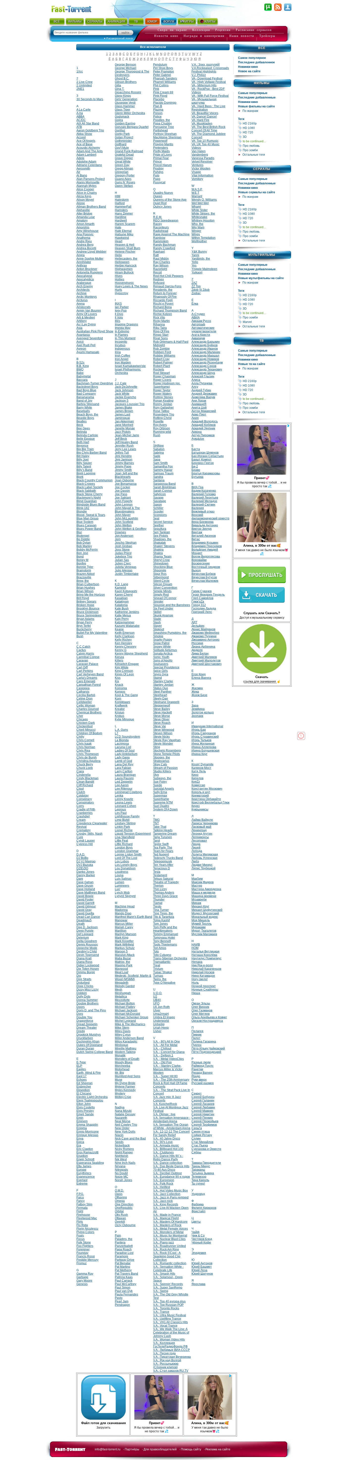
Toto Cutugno (162, 955)
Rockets (158, 369)
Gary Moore (84, 1280)
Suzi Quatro (161, 806)
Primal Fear (161, 158)
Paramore (121, 1256)
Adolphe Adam (86, 161)
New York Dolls (125, 1131)
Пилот (196, 1038)
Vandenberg (200, 154)
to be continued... (266, 141)
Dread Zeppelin (86, 1024)
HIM (117, 196)
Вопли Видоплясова (206, 556)
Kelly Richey (123, 639)
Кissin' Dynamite (203, 764)
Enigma (81, 1128)
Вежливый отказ (203, 511)
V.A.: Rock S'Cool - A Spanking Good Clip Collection (167, 1256)
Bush (79, 636)
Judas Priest (123, 553)
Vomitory (197, 179)
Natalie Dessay (125, 1114)
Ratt (156, 255)
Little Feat (121, 840)
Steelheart (160, 695)
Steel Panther (162, 691)
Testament (160, 875)
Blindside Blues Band (90, 504)
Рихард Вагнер (202, 1072)
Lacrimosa (122, 743)
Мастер (197, 885)
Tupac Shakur (162, 972)
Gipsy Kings (123, 95)
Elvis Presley (85, 1111)
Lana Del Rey (124, 764)
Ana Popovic (85, 234)
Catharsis (82, 691)
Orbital (119, 1211)
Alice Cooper (85, 189)
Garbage (82, 1277)
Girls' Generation (126, 99)
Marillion (120, 930)
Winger (196, 231)
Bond (80, 556)
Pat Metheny (123, 1270)
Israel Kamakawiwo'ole (130, 366)
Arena (80, 303)
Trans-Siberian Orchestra (170, 958)
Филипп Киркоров (204, 1208)
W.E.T (195, 193)
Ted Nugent (161, 854)
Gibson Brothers (126, 82)
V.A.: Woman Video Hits (169, 1339)
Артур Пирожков (203, 435)
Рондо (196, 1076)
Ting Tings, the (163, 913)
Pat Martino (122, 1266)
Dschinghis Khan (87, 1041)
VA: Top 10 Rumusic (205, 141)
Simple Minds (162, 591)
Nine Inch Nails (125, 1163)
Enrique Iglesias (87, 1135)
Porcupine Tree (163, 127)
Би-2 (195, 466)
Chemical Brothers (88, 712)
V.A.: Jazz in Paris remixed (171, 1197)
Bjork (79, 477)
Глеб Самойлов (202, 598)
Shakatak (159, 542)
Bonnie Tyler (84, 567)
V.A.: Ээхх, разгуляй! (206, 64)
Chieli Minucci (86, 729)
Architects (83, 290)
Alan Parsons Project (90, 179)
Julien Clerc (123, 563)
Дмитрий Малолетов (206, 660)
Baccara (82, 380)
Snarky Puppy (162, 639)
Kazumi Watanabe (127, 626)
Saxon (157, 504)
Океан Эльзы (201, 1003)
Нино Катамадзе (203, 975)
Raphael (159, 251)
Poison (158, 113)
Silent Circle (161, 581)
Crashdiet (83, 816)
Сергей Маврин (202, 1111)
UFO (156, 1003)
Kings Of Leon (124, 674)
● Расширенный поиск (118, 38)
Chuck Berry (84, 764)
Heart (118, 241)
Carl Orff (82, 667)
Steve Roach (161, 723)
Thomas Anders (163, 892)
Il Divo (119, 314)
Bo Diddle (83, 539)
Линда (196, 844)
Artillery (81, 321)
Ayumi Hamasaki (87, 352)
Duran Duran (85, 1048)
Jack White (122, 393)
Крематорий (200, 795)
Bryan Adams (85, 619)
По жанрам (250, 111)
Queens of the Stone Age (170, 199)
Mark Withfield (124, 944)
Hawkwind (122, 238)
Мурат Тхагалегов (204, 930)
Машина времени (204, 896)
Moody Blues (123, 1062)
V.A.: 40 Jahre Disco (166, 1138)
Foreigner (83, 1249)
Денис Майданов (203, 629)
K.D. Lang (121, 584)
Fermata (82, 1208)
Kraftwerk (121, 705)
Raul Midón (161, 258)
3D (266, 137)
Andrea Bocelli (86, 248)
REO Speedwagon (165, 220)
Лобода (197, 851)
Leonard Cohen (125, 806)
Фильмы (262, 83)
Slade (157, 619)
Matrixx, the (122, 962)
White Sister (200, 210)
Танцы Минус (201, 1166)
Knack (119, 684)
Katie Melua (123, 615)
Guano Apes (123, 179)
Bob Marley (84, 546)
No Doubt (121, 1173)
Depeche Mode (86, 948)
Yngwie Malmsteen (204, 269)
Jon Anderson (124, 535)
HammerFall (123, 206)
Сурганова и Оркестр (206, 1149)
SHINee (158, 445)
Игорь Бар (199, 729)
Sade (156, 456)
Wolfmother (199, 241)
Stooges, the (161, 757)
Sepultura (159, 529)
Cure (79, 837)
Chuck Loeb (84, 768)
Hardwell (121, 220)
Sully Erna (160, 792)
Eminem (82, 1121)
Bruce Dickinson (87, 612)
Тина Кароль (200, 1180)
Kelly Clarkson (124, 636)
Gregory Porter (125, 175)
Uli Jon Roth (161, 1007)
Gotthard (120, 144)
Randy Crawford (164, 248)
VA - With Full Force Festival (210, 95)
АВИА (196, 317)
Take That (159, 826)
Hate (118, 227)
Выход (196, 570)
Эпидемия (199, 1253)
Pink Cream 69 (163, 92)
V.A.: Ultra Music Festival (169, 1315)
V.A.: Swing (160, 1291)
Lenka (119, 795)
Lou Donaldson (125, 868)
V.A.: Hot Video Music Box (170, 1190)
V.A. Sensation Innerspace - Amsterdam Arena (171, 1119)
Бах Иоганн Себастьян (208, 456)
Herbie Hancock (126, 265)
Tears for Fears (163, 851)
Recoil (157, 272)
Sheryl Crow (161, 560)
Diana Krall (84, 958)
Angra (80, 255)
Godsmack (122, 116)
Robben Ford (162, 352)
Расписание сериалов (254, 30)
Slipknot (158, 629)
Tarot (156, 840)
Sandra (158, 477)
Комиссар (198, 785)
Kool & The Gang (126, 695)
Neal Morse (122, 1121)
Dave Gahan (85, 882)
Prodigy (158, 168)
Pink (156, 89)
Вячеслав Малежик (205, 581)
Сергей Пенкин (202, 1117)
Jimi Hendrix (123, 456)
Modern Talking (125, 1052)
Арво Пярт (199, 414)
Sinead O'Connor (164, 598)
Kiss (118, 678)
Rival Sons (160, 338)
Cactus (81, 650)
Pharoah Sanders (165, 78)
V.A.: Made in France (167, 1215)
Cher (79, 716)
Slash (157, 622)
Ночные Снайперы (205, 989)
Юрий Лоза (199, 1270)
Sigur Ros (160, 574)
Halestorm (122, 199)
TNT (156, 823)
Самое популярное (252, 58)
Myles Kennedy (125, 1090)
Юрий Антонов (202, 1263)
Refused (159, 283)
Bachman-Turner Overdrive (94, 383)
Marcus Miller (124, 923)
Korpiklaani (122, 702)
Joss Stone (122, 549)
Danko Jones (85, 872)
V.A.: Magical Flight (166, 1218)
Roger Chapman (164, 376)
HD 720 (266, 132)
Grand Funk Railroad (129, 151)
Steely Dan (160, 698)
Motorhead (122, 1069)
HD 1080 (266, 128)
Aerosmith (83, 168)
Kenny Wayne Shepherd (131, 653)
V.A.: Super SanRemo (167, 1287)
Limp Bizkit (122, 820)
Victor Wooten (201, 168)
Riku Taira (160, 328)
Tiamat (157, 903)
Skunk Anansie (163, 615)
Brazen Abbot (85, 574)
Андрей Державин (204, 393)
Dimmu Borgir (85, 972)
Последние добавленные (257, 97)
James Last (122, 414)
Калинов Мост (201, 768)
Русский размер (203, 1083)
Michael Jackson (126, 1010)
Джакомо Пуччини (204, 636)
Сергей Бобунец (203, 1097)
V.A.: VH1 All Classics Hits (170, 1322)
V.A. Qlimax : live (164, 1114)
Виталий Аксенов (204, 535)
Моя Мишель (201, 920)
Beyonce (82, 445)
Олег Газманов (202, 1010)
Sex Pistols (160, 535)
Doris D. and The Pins (91, 1010)
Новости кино (166, 36)
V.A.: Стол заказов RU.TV (170, 1370)
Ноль (195, 982)
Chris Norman (85, 747)
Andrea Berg (85, 244)
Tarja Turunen (162, 837)
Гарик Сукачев (202, 591)
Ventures (197, 165)
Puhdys (158, 172)
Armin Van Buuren (88, 310)
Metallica (121, 996)
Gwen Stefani (124, 186)
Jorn (118, 539)
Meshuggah (123, 993)
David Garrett (85, 903)
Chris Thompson (87, 754)
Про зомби (266, 150)
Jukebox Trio (123, 556)
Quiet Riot (160, 203)
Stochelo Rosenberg (167, 750)
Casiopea (83, 688)
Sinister (158, 601)
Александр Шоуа (203, 373)
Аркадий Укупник (203, 428)
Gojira (119, 120)
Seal (156, 518)
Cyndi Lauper (85, 840)
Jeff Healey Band (126, 442)
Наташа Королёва (204, 955)
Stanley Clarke (163, 681)
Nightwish (121, 1156)
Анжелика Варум (203, 397)
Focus (80, 1239)
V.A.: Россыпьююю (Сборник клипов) (165, 1365)
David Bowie (85, 896)
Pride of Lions (162, 154)
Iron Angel (121, 359)
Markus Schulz (125, 948)
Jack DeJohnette (126, 387)
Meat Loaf (121, 972)
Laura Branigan (125, 775)
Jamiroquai (122, 418)
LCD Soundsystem (127, 736)
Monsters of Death (127, 1059)
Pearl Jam (121, 1301)
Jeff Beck (121, 438)
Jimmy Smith (123, 470)
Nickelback (122, 1145)
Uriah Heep (161, 1027)
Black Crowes (85, 484)
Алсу (195, 387)
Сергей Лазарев (203, 1104)
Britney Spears (86, 601)
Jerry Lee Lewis (125, 449)
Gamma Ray (84, 1273)
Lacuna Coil (123, 747)
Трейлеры (267, 36)
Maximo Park (123, 965)
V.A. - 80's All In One (166, 1041)
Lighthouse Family (127, 816)
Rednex (158, 279)
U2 (155, 996)
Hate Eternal (123, 231)
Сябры (196, 1152)
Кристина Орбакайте (206, 799)
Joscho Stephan (126, 542)
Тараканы (198, 1169)
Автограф (198, 324)
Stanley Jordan (163, 684)
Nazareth (121, 1117)
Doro (79, 1014)
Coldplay (82, 795)
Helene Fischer (125, 251)
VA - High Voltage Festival (209, 82)
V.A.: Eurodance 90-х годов (171, 1176)
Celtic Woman (85, 705)
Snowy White (162, 646)
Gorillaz (120, 130)
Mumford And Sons (127, 1076)
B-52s (80, 362)
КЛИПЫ (210, 21)
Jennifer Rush (124, 445)
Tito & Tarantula (163, 917)
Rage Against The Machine (171, 234)
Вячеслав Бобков (204, 574)
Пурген (196, 1045)
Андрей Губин (201, 390)
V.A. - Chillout (162, 1048)
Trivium (158, 969)
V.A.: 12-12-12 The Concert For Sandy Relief (171, 1133)
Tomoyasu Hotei (164, 937)
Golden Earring (125, 123)
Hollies (119, 279)
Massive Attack (125, 955)
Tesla (156, 872)
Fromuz (81, 1263)
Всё (262, 48)
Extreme (82, 1183)
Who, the (197, 224)
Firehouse (83, 1215)
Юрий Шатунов (202, 1273)
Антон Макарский (204, 411)
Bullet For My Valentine (91, 632)
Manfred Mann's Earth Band (133, 917)
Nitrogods (121, 1169)
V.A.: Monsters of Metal (168, 1232)
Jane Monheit (124, 425)
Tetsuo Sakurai (163, 878)
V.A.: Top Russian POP (168, 1305)
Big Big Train (85, 449)
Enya (79, 1138)
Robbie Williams (164, 355)
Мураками (199, 927)
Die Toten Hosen (87, 969)
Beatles (81, 421)
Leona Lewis (123, 802)
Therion (158, 885)
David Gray (84, 910)
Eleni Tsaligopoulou (89, 1100)
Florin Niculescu (87, 1228)
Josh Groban (123, 546)
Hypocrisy (121, 293)
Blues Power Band (88, 529)
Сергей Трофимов (204, 1124)
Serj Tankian (161, 532)
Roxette (158, 421)
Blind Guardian (86, 501)
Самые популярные (252, 93)
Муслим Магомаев (204, 934)
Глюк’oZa (198, 601)
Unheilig (159, 1024)
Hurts (118, 290)
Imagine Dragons (126, 324)
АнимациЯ (199, 404)
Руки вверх (199, 1079)
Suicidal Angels (163, 788)
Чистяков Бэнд (202, 1239)
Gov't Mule (122, 147)
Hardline (120, 217)
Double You (84, 1017)
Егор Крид (199, 674)
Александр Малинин (206, 352)
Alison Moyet (85, 199)
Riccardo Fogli (163, 300)
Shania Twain (162, 556)
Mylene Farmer (125, 1086)
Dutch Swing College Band (94, 1052)
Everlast (81, 1180)
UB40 (157, 1000)
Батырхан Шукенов (205, 452)
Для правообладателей (160, 1449)
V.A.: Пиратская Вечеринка (172, 1357)
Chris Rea (83, 750)
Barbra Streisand (87, 404)
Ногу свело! (200, 979)
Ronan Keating (163, 400)
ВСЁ (57, 21)
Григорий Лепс (202, 612)
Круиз (196, 806)
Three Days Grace (165, 896)
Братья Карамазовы (206, 473)
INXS (118, 303)
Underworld (161, 1020)
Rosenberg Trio (163, 414)
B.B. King (82, 366)
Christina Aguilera (88, 761)
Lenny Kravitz (124, 799)
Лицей (196, 847)
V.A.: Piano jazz (163, 1242)
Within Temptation (204, 238)
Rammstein (161, 241)
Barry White (84, 407)
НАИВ (196, 944)
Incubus (120, 345)
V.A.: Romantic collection (169, 1263)
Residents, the (162, 290)
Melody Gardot (125, 986)
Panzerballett (124, 1246)
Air (78, 172)
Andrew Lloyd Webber (91, 251)
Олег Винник (200, 1007)
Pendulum (160, 64)
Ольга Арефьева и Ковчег (209, 1017)
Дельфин (198, 626)
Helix (118, 255)
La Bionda (122, 740)
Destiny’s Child (86, 951)
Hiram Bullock (124, 272)
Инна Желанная (203, 743)
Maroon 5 (121, 951)
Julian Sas (122, 560)
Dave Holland (85, 889)
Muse (118, 1079)
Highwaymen (124, 269)
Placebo (158, 99)
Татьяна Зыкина (203, 1173)
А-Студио (198, 314)
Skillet (157, 612)
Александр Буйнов (204, 345)
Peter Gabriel (162, 75)
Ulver (156, 1010)
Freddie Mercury (87, 1260)
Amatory (82, 220)
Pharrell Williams (164, 82)
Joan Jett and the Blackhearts (126, 475)
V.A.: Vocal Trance (165, 1325)
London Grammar (127, 851)
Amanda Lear (85, 217)
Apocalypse (84, 276)
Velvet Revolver (202, 161)
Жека (195, 691)
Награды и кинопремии (204, 36)
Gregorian (121, 172)
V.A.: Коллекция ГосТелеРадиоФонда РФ (170, 1344)
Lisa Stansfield (125, 837)
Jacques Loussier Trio (130, 404)
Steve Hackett (162, 712)
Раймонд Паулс (203, 1066)
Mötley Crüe (123, 1097)
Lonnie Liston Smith (128, 854)
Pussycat (159, 182)
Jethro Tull (122, 452)
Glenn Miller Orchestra (130, 113)
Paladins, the (123, 1239)
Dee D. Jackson (87, 927)
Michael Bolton (125, 1003)
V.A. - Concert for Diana (169, 1052)
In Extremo (122, 331)
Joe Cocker (122, 487)
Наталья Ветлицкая (205, 951)
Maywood (121, 969)
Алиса (196, 380)
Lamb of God (123, 761)
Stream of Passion (165, 768)
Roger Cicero (162, 380)
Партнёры (132, 1449)
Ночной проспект (204, 986)
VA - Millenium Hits (204, 85)
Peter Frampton (163, 71)
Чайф (195, 1232)
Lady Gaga (122, 757)
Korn (118, 698)
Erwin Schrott (85, 1159)
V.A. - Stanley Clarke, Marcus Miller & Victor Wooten (167, 1069)
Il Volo (119, 317)
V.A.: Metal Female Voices (170, 1228)
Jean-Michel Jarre (127, 435)
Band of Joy (84, 400)
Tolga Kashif (161, 920)
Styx (156, 775)
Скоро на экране (172, 30)
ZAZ (194, 283)
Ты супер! (198, 1183)
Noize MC (121, 1176)
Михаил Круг (200, 906)
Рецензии (223, 30)
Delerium (82, 937)
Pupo (156, 179)
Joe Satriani (123, 497)
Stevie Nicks (161, 736)
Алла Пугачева (202, 383)
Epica (80, 1142)
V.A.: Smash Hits (164, 1273)
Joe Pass (121, 494)
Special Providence (166, 667)
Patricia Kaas (124, 1277)
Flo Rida (82, 1225)
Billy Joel (82, 459)
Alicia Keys (83, 196)
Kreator (120, 709)
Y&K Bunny (199, 251)
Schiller (158, 508)
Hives (118, 276)
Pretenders (160, 147)
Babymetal (83, 376)
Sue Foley (160, 781)
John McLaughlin (126, 518)
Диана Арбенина (203, 646)
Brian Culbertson (87, 584)
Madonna (121, 910)
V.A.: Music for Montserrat (170, 1235)
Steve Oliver (161, 719)
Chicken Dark (85, 723)
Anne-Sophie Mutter (89, 258)
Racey (157, 224)
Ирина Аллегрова (204, 747)
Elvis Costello (85, 1107)
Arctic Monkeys (86, 296)
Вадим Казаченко (204, 490)
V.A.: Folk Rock (163, 1183)
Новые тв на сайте (251, 364)
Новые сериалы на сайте (256, 192)
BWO (79, 369)
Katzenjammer (124, 622)
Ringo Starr (161, 335)
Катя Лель (199, 771)
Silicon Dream (162, 584)
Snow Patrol (161, 643)
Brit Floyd (82, 598)
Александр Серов (204, 366)
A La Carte (83, 109)
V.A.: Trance (161, 1312)
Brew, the (82, 581)
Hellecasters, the (126, 258)
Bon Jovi (82, 553)
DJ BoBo (82, 858)
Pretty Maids (161, 151)
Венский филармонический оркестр (210, 516)
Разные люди (201, 1062)
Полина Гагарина (204, 1041)
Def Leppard (84, 934)
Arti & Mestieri (85, 317)
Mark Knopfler (124, 941)
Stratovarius (161, 761)
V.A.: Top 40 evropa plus (169, 1301)
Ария (195, 418)
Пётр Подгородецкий (206, 1052)
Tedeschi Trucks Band (168, 858)
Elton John (83, 1104)
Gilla (118, 85)
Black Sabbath (86, 490)
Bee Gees (83, 428)
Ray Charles (161, 262)
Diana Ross (84, 962)
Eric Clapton (84, 1149)
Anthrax (81, 265)
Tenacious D (161, 868)
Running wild (162, 432)
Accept (81, 137)
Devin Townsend (87, 955)
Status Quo (160, 688)
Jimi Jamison (123, 459)
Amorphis (82, 227)
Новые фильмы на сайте (256, 106)
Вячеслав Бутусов (204, 577)
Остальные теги (253, 154)
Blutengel (82, 535)
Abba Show (84, 134)
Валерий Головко (204, 494)
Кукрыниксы (200, 809)
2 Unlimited (84, 85)
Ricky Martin (161, 321)
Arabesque (83, 283)
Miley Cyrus (123, 1034)
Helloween (122, 262)
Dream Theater (86, 1027)
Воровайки (199, 560)
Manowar (121, 920)
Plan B (157, 106)
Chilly (80, 736)
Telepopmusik (162, 861)
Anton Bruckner (86, 269)
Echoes (81, 1079)
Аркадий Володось (205, 421)
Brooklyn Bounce (87, 608)
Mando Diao (123, 913)
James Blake (123, 407)
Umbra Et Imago (164, 1017)
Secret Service (163, 522)
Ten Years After (163, 865)
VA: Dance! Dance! (204, 116)
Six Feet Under (163, 608)
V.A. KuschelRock (165, 1104)
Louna (119, 875)
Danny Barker (85, 875)
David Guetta (85, 913)
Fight (79, 1211)
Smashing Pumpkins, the (170, 632)
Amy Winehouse (87, 231)
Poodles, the (161, 120)
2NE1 (80, 89)
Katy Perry (122, 619)
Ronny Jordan (162, 404)
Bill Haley (82, 456)
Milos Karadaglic (126, 1041)
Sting (156, 747)
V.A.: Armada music (166, 1145)
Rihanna (159, 324)
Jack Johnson (124, 390)
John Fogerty (123, 501)
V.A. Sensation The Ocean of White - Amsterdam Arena (171, 1126)
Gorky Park (122, 134)
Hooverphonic (124, 283)
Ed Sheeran (84, 1083)
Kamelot (120, 587)
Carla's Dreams (86, 678)
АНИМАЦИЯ (116, 21)
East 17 (81, 1076)
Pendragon (122, 1305)
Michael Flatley (125, 1007)
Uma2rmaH (161, 1014)
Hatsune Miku (124, 234)
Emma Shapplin (87, 1124)
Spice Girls (160, 671)
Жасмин (197, 688)
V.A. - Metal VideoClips (168, 1059)
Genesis (82, 1284)
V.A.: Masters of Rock (167, 1225)
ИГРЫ (189, 21)
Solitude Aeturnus (165, 650)
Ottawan (120, 1218)
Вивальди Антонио (205, 525)
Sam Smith (160, 463)
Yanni (195, 255)
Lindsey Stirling (125, 823)
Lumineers (122, 885)
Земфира (198, 709)
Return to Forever (165, 293)
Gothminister (123, 141)
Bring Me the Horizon (90, 594)
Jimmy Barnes (124, 463)
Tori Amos (159, 948)
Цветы (196, 1221)
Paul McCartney (125, 1284)
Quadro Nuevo (163, 193)
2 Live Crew (84, 82)
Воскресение (201, 563)
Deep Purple (85, 930)
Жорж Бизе (199, 695)
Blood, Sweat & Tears (90, 515)
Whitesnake (199, 217)
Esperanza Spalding (90, 1163)
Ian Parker (122, 307)
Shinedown (161, 563)
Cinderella (83, 775)
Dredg (80, 1031)
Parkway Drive (124, 1260)
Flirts (79, 1221)
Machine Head (125, 906)
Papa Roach (123, 1249)
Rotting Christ (162, 418)
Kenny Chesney (125, 646)
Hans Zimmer (124, 213)
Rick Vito (159, 317)
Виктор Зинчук (202, 529)
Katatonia (121, 605)
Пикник (196, 1034)
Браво (196, 470)
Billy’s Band (84, 470)
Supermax (160, 795)
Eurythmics (83, 1173)
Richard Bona (162, 307)
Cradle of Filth (85, 809)
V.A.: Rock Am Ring (166, 1249)
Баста (196, 449)
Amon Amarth (85, 224)
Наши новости (241, 36)
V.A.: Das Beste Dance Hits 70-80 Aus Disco (171, 1168)
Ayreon (81, 348)
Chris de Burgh (86, 757)
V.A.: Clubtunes (163, 1152)
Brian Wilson (85, 591)
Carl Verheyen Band (90, 674)
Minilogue (121, 1045)
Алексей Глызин (203, 376)
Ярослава (198, 1284)
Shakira (158, 549)
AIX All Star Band (87, 123)
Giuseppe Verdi (125, 102)
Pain (118, 1235)
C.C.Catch (83, 646)
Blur (79, 532)
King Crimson (124, 671)
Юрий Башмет (202, 1266)
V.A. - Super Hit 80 (165, 1076)
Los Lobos (122, 861)
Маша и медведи (203, 892)
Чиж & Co (198, 1235)
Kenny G (120, 650)
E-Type (81, 1062)
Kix (117, 681)
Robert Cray (161, 359)
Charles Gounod (87, 709)
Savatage (159, 501)
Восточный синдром (206, 567)
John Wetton (123, 525)
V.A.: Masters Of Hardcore (170, 1221)
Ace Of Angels (85, 141)
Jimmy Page (123, 466)
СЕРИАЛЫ (94, 21)
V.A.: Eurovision (163, 1180)
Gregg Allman (124, 168)
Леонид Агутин (202, 833)
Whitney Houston (203, 220)
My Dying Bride (125, 1083)
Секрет (197, 1093)
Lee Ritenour (123, 788)
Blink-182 (82, 508)
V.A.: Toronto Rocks (166, 1308)
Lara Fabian (123, 768)
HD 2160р (266, 123)
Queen (157, 196)
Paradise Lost (124, 1253)
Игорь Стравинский (205, 736)
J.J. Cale (120, 383)
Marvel (266, 322)
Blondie (81, 511)
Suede (157, 785)
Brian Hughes (85, 587)
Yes (194, 265)
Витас (196, 539)
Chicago (82, 719)
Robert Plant (161, 366)
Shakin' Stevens (164, 546)
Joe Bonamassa (126, 484)
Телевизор (199, 1176)
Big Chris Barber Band (91, 452)
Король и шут (201, 792)
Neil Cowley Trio (126, 1124)
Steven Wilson (162, 733)
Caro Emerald (85, 681)
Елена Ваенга (201, 678)
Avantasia (83, 335)
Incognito (121, 341)
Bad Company (86, 393)
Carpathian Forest (88, 684)
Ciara (80, 771)
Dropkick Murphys (88, 1034)
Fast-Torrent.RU (76, 8)
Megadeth (121, 982)
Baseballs (83, 411)
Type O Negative (164, 982)
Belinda (81, 432)
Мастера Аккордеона (206, 889)
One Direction (124, 1204)
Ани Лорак (199, 400)
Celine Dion (84, 698)
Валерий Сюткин (203, 504)
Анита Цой (199, 407)
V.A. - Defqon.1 (163, 1055)
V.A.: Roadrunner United (169, 1246)
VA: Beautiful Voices (205, 113)
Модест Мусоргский (205, 913)
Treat (156, 965)
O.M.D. (119, 1190)
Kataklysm (122, 601)
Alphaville (83, 210)
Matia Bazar (123, 958)
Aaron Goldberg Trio (90, 130)
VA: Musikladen (202, 123)
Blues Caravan (86, 525)
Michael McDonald (127, 1014)
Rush (156, 435)
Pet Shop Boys (163, 68)
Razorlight (160, 269)
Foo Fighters (84, 1246)
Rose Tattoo (161, 411)
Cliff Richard (84, 785)
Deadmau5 (84, 920)
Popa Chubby (162, 123)
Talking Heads (162, 830)
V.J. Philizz (199, 75)
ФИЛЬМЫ (75, 21)
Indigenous (122, 348)
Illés (117, 321)
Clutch (80, 792)
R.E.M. (157, 217)
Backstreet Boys (87, 387)
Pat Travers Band (126, 1273)
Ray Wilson (161, 265)
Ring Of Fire (161, 331)
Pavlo (118, 1298)
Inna (118, 352)
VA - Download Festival (207, 78)
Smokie (158, 636)
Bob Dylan (83, 542)
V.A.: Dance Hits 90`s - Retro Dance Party (168, 1157)
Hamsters (121, 210)
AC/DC (81, 120)
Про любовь (266, 145)
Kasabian (121, 598)
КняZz (196, 781)
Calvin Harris (85, 653)
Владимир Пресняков (207, 546)
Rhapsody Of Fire (165, 296)
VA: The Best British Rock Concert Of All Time (208, 128)
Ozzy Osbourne (125, 1225)
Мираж (196, 903)
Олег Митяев (201, 1014)
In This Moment (125, 338)
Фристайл (198, 1211)
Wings (196, 234)
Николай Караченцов (206, 969)
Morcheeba (122, 1066)
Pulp (156, 175)
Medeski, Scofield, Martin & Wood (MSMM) (133, 977)
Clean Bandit (85, 781)
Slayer (157, 626)
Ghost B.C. (122, 78)
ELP (79, 1066)
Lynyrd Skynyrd (125, 896)
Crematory (83, 830)
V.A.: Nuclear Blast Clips (169, 1239)
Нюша (196, 993)
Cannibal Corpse (87, 657)
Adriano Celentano (89, 165)
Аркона (197, 432)
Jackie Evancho (125, 397)
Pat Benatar (123, 1263)
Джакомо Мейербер (205, 632)
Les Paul (121, 813)
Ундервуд (198, 1194)
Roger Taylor (161, 390)
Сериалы (261, 169)
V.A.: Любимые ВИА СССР (171, 1350)
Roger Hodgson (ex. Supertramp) (166, 385)
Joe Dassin (122, 490)
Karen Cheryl (124, 594)
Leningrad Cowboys (128, 792)
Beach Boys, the (87, 414)
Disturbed (83, 982)
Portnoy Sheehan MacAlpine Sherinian (167, 135)
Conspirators (85, 802)
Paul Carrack (123, 1280)
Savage (158, 497)
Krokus (119, 716)
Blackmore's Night (88, 497)
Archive (81, 293)
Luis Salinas (123, 878)
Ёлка (195, 303)
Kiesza (119, 657)
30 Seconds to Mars (89, 99)
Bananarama (85, 397)
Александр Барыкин (206, 341)
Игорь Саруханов (204, 733)
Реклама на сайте (217, 1449)
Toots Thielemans (165, 944)
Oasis (118, 1194)
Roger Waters (162, 393)
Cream (81, 820)
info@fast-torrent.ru (108, 1449)
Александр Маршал (205, 355)
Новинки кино (248, 67)
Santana (159, 480)
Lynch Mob (122, 892)
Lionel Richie (124, 830)
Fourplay (82, 1253)
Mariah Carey (124, 927)
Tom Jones (160, 923)
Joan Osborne (124, 480)
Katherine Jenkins (127, 612)
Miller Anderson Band (129, 1038)
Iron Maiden (123, 362)
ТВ (136, 21)
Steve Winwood (163, 729)
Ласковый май (201, 826)
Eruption (82, 1156)
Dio (78, 975)
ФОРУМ (168, 21)
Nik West (121, 1159)
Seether (158, 525)
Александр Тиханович (207, 369)
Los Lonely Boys (126, 865)
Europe (81, 1169)
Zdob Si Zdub (201, 290)
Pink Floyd (160, 95)
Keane (119, 629)
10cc (79, 71)
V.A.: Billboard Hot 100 (168, 1149)
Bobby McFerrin (87, 549)
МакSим (197, 878)
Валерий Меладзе (204, 501)
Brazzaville (83, 577)
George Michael (125, 68)
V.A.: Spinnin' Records (168, 1284)
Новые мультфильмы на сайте (261, 278)
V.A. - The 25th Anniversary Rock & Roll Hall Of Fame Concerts (171, 1083)
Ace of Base (84, 144)
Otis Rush (121, 1215)
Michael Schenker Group (131, 1017)
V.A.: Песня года (164, 1353)
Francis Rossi (85, 1256)
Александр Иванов (205, 348)
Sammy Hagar (162, 470)
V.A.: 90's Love (163, 1142)
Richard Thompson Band (170, 310)
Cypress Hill (84, 844)
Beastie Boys (85, 418)
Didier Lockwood (87, 965)
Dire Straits (83, 979)
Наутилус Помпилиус (206, 958)
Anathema (83, 238)
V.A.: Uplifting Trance (167, 1318)
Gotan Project (124, 137)
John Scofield (124, 522)
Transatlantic (161, 962)
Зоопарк (197, 716)
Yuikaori (197, 272)
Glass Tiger (122, 109)
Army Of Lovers (86, 314)
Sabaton (159, 449)
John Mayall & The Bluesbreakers (127, 509)
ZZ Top (196, 286)
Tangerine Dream (165, 833)
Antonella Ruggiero (89, 272)
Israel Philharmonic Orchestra (128, 371)
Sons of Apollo (162, 660)
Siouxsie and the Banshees (171, 605)
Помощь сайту (191, 1449)
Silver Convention (165, 587)
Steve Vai (159, 726)
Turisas (158, 975)
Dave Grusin (84, 885)
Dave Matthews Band (90, 892)
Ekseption (83, 1090)
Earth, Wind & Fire (88, 1072)
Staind (157, 678)
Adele (80, 158)
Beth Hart (82, 442)
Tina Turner (161, 910)
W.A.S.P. (197, 189)
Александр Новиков (205, 359)
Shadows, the (162, 539)
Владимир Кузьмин (205, 542)
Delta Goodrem (86, 941)
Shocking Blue (163, 567)
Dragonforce (84, 1020)
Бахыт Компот (202, 459)
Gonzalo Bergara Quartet (131, 127)
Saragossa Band (164, 484)
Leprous (120, 809)
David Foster (85, 899)
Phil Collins (161, 85)
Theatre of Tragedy (166, 882)
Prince (157, 161)
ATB (79, 127)
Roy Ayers (160, 425)
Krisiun (119, 712)
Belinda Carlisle (87, 435)
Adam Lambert (86, 154)
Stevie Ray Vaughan (167, 740)
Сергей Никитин (203, 1114)
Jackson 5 (121, 400)
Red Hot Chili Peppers (168, 276)
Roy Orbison (161, 428)
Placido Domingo (164, 102)
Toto (156, 951)
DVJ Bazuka (84, 865)
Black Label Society (89, 487)
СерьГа (197, 1128)
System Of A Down (165, 809)
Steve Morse (161, 716)
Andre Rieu (84, 241)
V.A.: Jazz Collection (166, 1194)
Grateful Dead (124, 154)
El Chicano (83, 1093)
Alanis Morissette (87, 182)
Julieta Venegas (125, 567)
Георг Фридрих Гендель (208, 594)
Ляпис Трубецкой (204, 868)
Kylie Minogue (124, 719)
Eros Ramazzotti (87, 1152)
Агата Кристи (201, 335)
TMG (156, 820)
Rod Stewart (161, 373)
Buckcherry (84, 629)
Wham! (196, 206)
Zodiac (196, 293)
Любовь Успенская (204, 858)
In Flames (121, 335)
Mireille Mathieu (125, 1048)
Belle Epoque (85, 438)
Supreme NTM (163, 802)
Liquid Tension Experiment (133, 833)
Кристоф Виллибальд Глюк (210, 802)
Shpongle (159, 570)
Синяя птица (201, 1131)
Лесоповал (199, 840)
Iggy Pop (121, 310)
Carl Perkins (84, 671)
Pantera (120, 1242)
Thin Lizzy (160, 889)
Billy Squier (84, 463)
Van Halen (199, 151)
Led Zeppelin (124, 781)
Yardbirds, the (201, 258)
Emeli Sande (85, 1114)
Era (78, 1145)
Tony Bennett (162, 941)
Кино (195, 775)
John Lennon (124, 504)
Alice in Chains (86, 193)
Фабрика (198, 1204)
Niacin (119, 1135)
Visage (196, 172)
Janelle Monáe (125, 428)
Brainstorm (83, 570)
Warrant (197, 196)
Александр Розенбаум (207, 362)
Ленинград (199, 830)
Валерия (198, 508)
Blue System (84, 522)
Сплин (196, 1138)
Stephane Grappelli (166, 702)
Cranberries (84, 813)
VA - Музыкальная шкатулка (204, 100)
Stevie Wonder (163, 743)
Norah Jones (123, 1180)
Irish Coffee (122, 355)
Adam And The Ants (89, 151)
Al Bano (81, 175)
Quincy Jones (162, 206)
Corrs (80, 806)
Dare (79, 878)
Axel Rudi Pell (86, 345)
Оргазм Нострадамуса (207, 1020)
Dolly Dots (83, 996)
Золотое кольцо (203, 712)
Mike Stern (122, 1027)
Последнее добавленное (256, 62)
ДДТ (194, 622)
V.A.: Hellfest (161, 1187)
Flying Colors (85, 1232)
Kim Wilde (121, 667)
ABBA (80, 116)
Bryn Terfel (83, 626)
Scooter (158, 511)
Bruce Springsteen (88, 615)
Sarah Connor (162, 490)
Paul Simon (122, 1287)
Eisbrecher (83, 1086)
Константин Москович (207, 788)
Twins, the (160, 979)
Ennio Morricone (87, 1131)
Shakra (158, 553)
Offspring (121, 1197)
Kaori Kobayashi (126, 591)
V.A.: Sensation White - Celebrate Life (168, 1268)
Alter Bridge (84, 213)
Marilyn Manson (125, 934)
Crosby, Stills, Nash (89, 833)
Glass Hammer (125, 106)
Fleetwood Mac (86, 1218)
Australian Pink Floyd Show (94, 331)
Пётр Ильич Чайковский (208, 1048)
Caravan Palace (87, 664)
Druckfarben (84, 1038)
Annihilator (83, 262)
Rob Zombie (161, 348)
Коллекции (201, 30)
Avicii (80, 341)
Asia (79, 328)
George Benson (125, 64)
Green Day (122, 165)
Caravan (82, 660)
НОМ (195, 948)
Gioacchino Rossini (128, 92)
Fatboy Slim (84, 1204)
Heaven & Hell (124, 244)
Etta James (83, 1166)
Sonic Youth (161, 657)
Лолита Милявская (205, 854)
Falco (80, 1197)
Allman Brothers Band (91, 206)
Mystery (120, 1093)
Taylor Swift (161, 844)
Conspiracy (84, 799)
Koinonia (121, 688)
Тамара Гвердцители (206, 1163)
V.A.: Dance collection (167, 1163)
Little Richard (124, 844)
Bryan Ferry (84, 622)
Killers (119, 660)
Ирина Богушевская (205, 750)
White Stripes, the (203, 213)
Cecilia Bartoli (85, 695)
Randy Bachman (164, 244)
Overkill (120, 1221)
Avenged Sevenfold (89, 338)
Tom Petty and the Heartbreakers (165, 928)
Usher (157, 1031)
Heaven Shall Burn (127, 248)
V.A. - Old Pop (162, 1062)
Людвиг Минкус (202, 865)
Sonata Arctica (162, 653)
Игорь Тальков (201, 740)
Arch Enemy (84, 286)
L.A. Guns (121, 729)
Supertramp (161, 799)
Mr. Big (119, 1072)
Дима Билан (200, 653)
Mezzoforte (122, 1000)
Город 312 (199, 605)
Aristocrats (83, 307)
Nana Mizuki (123, 1111)
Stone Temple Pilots (166, 754)
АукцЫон (198, 438)
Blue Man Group (87, 518)
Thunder (159, 899)
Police (157, 116)
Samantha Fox (163, 466)
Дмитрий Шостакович (206, 664)
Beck (79, 425)
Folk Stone (83, 1242)
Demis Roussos (87, 944)
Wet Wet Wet (200, 203)
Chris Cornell (85, 740)
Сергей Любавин (203, 1107)
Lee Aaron (122, 785)
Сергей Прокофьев (205, 1121)
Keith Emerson (125, 632)
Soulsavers (160, 664)
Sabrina (158, 452)
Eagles (81, 1069)
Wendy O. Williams (204, 199)
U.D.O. (157, 993)
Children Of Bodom (89, 733)
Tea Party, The (162, 847)
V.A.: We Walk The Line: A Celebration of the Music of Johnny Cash (171, 1332)
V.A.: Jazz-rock (163, 1201)
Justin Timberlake (127, 574)
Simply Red (161, 594)
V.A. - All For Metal (165, 1045)
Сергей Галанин (203, 1100)
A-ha (79, 113)
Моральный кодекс (205, 917)
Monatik (120, 1055)
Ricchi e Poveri (163, 303)
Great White (123, 161)
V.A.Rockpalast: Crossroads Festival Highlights (210, 69)
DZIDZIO (82, 868)
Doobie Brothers (87, 1003)
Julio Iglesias (123, 570)
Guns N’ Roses (125, 182)
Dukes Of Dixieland (89, 1045)
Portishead (160, 130)
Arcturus (82, 300)
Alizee (80, 203)
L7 (116, 733)
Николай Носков (203, 972)
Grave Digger (124, 158)
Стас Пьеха (200, 1145)
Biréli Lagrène (86, 473)
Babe (80, 373)
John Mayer (123, 515)
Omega (120, 1201)
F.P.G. (80, 1194)
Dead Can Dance (88, 917)
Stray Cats (160, 764)
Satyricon (159, 494)
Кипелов (197, 778)
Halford (120, 203)
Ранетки (197, 1069)
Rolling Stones (163, 397)
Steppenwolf (161, 705)
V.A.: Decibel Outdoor (167, 1173)
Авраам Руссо (201, 321)
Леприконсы (200, 837)
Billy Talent (83, 466)
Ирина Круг (199, 754)
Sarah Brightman (164, 487)
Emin (79, 1117)
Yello (195, 262)
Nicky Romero (124, 1149)
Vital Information (202, 175)
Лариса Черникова (205, 823)
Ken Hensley (123, 643)
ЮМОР (152, 21)
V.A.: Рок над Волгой (167, 1360)
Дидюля (197, 650)
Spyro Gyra (160, 674)
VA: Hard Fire (200, 120)
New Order (122, 1128)
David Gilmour (86, 906)
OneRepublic (124, 1208)
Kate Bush (122, 608)
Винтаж (197, 532)
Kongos (120, 691)
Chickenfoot (84, 726)
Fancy (80, 1201)
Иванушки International (207, 726)
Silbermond (161, 577)
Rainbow (159, 238)
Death (80, 923)
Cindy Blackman (87, 778)
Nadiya (119, 1107)
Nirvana (120, 1166)
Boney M (82, 560)
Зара (195, 705)
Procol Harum (162, 165)
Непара (197, 962)
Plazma (158, 109)
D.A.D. (80, 854)
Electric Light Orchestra (92, 1097)
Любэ (195, 861)
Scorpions (160, 515)
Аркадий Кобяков (204, 425)
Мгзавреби (199, 899)
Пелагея (197, 1031)
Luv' (117, 889)
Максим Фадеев (203, 882)
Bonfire (81, 563)
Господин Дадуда (204, 608)
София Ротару (202, 1135)
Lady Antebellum (126, 754)
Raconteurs (161, 227)
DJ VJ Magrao (86, 861)
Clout (80, 788)
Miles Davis (122, 1031)
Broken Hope (85, 605)
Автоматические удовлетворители (204, 329)
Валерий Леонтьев (205, 497)
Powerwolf (160, 141)
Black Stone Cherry (89, 494)
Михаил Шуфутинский (207, 910)
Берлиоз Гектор (203, 463)
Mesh (118, 989)
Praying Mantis (163, 144)
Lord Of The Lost (126, 858)
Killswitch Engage (127, 664)
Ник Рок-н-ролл (202, 965)
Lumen (119, 882)
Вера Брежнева (203, 522)
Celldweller (84, 702)
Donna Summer (87, 1000)
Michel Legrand (125, 1020)
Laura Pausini (124, 778)
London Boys (124, 847)
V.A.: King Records (165, 1204)
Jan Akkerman (124, 421)
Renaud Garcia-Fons (167, 286)
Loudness (121, 872)
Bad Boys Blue (86, 390)
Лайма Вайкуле (202, 820)
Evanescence (85, 1176)
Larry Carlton (123, 771)
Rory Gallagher (163, 407)
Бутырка (197, 477)
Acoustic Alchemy (88, 147)
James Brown (124, 411)
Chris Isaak (84, 743)
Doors (80, 1007)
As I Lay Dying (86, 324)
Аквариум (198, 338)
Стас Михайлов (202, 1142)
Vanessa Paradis (203, 158)
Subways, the (162, 778)
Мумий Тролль (202, 923)
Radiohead (160, 231)
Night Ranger (124, 1152)
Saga (156, 459)
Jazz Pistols (123, 432)
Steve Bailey (161, 709)
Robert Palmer (163, 362)
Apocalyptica (85, 279)
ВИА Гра (197, 487)
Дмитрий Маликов (204, 657)
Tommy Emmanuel (165, 934)
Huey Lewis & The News (131, 286)
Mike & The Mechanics (130, 1024)
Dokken (81, 993)
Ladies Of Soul (125, 750)
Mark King (121, 937)
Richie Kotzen (162, 314)
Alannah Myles (86, 186)
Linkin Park (122, 826)
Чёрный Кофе (201, 1242)
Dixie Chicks (84, 986)
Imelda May (122, 328)
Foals (80, 1235)
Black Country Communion (94, 480)
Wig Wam (198, 227)
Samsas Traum (163, 473)
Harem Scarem (125, 224)
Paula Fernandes (126, 1294)
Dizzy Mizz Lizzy (87, 989)
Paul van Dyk (124, 1291)
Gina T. (119, 89)
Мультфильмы (261, 255)
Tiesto (157, 906)
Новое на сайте (249, 71)
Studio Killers (162, 771)
